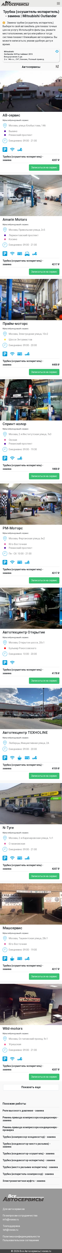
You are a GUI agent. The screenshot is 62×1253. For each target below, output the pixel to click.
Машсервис (12, 928)
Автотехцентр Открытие (24, 632)
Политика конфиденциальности (21, 1236)
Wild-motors (13, 1028)
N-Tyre (8, 828)
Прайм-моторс (15, 324)
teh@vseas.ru (10, 1229)
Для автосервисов (14, 1209)
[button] (57, 51)
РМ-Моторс (13, 528)
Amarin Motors (15, 219)
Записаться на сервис (44, 167)
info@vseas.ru (11, 1219)
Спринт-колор (14, 424)
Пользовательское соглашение (21, 1240)
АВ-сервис (11, 115)
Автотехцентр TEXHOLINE (25, 733)
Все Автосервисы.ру (21, 4)
